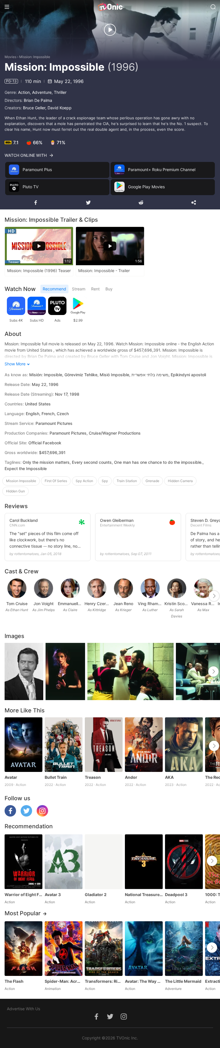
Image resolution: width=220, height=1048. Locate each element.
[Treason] (104, 744)
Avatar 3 (53, 894)
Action (24, 92)
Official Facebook (44, 442)
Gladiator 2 (96, 894)
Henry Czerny (97, 603)
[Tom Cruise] (17, 588)
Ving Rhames (150, 603)
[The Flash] (23, 948)
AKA (169, 777)
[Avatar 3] (63, 861)
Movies (10, 57)
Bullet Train (56, 777)
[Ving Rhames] (150, 588)
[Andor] (144, 744)
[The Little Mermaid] (184, 948)
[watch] (110, 30)
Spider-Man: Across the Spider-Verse (63, 981)
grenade (152, 481)
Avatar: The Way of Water (144, 981)
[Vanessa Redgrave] (203, 588)
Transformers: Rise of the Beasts (104, 981)
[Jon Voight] (43, 588)
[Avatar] (23, 744)
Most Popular (23, 913)
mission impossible (21, 481)
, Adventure (41, 92)
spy (105, 481)
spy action (84, 481)
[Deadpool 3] (184, 861)
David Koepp (60, 107)
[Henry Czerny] (97, 588)
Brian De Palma (38, 100)
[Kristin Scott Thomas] (176, 588)
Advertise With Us (23, 1008)
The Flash (14, 981)
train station (127, 481)
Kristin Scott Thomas (176, 603)
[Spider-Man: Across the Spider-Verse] (63, 948)
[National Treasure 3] (144, 861)
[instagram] (42, 815)
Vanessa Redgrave (203, 603)
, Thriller (59, 92)
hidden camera (180, 481)
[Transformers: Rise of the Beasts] (104, 948)
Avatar (11, 777)
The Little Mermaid (183, 981)
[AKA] (184, 744)
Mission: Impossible (34, 57)
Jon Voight (44, 603)
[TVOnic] (110, 7)
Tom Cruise (17, 603)
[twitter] (26, 815)
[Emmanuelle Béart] (70, 588)
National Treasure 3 (144, 894)
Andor (131, 777)
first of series (56, 481)
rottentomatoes (26, 554)
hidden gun (15, 491)
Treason (93, 777)
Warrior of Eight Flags (23, 894)
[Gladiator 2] (104, 861)
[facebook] (10, 815)
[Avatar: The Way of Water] (144, 948)
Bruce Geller (34, 107)
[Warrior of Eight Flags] (23, 861)
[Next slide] (214, 596)
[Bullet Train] (63, 744)
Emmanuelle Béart (70, 603)
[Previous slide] (8, 596)
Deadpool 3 (176, 894)
